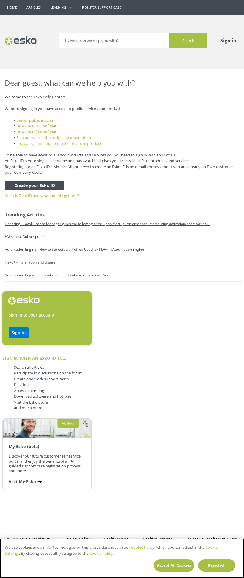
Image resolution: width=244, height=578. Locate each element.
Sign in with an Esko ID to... (34, 358)
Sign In (19, 332)
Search (188, 40)
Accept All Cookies (174, 565)
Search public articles (34, 120)
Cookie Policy (142, 547)
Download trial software (37, 125)
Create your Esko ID (34, 185)
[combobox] (133, 40)
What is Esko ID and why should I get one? (42, 195)
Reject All (216, 565)
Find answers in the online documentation (53, 137)
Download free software (37, 131)
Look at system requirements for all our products (59, 143)
